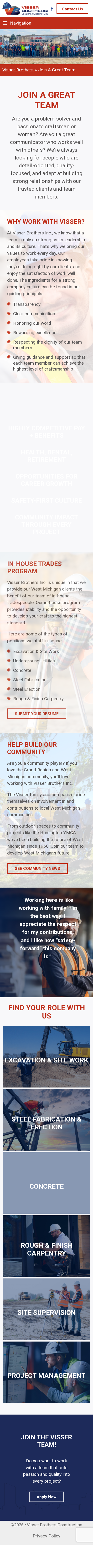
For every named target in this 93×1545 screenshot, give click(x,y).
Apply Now (46, 1496)
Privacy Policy (46, 1536)
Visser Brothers (18, 70)
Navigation (20, 23)
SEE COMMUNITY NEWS (37, 868)
